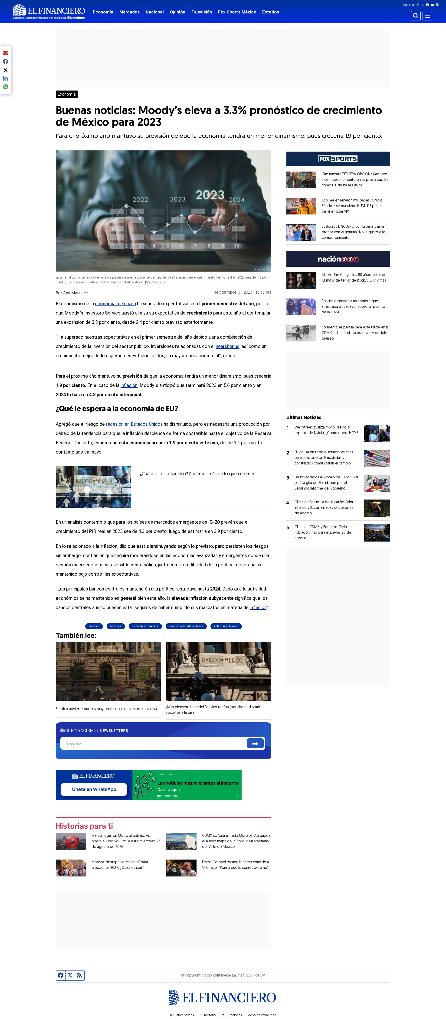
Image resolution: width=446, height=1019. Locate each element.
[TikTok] (438, 5)
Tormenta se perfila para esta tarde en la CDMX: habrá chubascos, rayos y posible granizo (355, 333)
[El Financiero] (49, 11)
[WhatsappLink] (149, 784)
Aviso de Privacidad (262, 1015)
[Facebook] (418, 5)
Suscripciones (232, 1015)
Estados (270, 12)
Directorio (208, 1015)
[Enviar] (255, 743)
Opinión (177, 12)
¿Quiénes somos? (182, 1015)
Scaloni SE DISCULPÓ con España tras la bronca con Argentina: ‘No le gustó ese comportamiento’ (353, 232)
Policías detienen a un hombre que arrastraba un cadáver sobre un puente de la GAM (353, 306)
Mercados (129, 12)
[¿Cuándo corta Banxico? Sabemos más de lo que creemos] (93, 487)
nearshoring (227, 346)
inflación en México (226, 626)
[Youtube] (433, 5)
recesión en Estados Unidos (134, 424)
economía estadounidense (186, 626)
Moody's (115, 626)
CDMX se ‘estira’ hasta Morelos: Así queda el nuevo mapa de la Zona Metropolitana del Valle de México (236, 841)
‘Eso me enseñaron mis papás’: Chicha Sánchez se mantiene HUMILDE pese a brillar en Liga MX (353, 206)
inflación (129, 385)
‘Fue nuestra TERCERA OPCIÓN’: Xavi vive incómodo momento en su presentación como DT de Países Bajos (355, 179)
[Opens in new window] (301, 180)
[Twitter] (423, 5)
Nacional (155, 12)
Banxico (94, 626)
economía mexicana (115, 303)
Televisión (201, 12)
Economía (103, 12)
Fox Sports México (237, 12)
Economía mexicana (145, 626)
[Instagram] (428, 5)
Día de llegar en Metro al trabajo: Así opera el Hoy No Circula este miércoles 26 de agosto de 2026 (126, 841)
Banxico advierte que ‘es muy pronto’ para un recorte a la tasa (106, 709)
